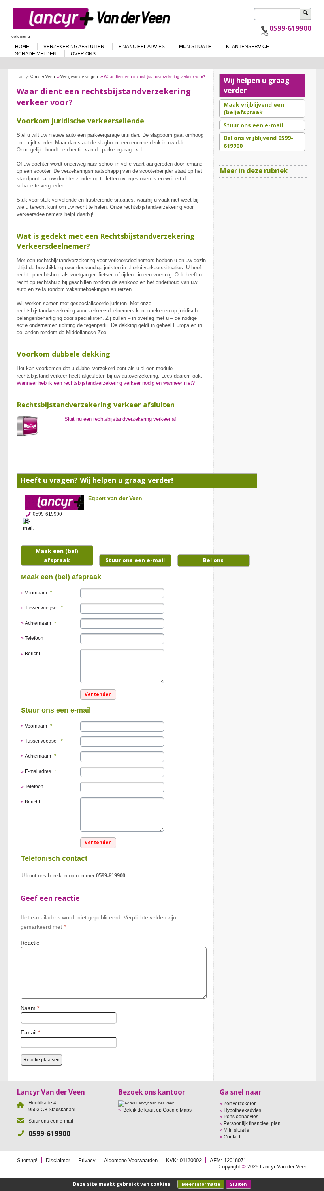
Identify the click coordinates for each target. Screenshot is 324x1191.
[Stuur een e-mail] (30, 524)
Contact (232, 1137)
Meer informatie (201, 1184)
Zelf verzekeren (240, 1103)
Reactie (30, 943)
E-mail (30, 1033)
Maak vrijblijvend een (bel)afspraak (254, 108)
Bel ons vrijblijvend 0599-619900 (258, 141)
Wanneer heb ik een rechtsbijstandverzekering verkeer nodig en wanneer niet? (106, 383)
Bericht (32, 653)
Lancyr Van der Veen (36, 76)
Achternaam (40, 623)
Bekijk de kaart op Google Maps (157, 1110)
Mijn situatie (236, 1130)
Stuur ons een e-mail (135, 560)
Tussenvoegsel (44, 608)
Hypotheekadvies (242, 1110)
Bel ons (213, 560)
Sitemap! (27, 1160)
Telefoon (34, 638)
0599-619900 (290, 28)
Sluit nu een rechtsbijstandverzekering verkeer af (120, 419)
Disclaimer (58, 1160)
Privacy (87, 1160)
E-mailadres (40, 771)
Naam (30, 1008)
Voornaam (38, 593)
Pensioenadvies (241, 1116)
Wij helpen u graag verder (257, 85)
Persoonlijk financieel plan (252, 1123)
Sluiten (238, 1184)
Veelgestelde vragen (79, 76)
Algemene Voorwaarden (131, 1160)
